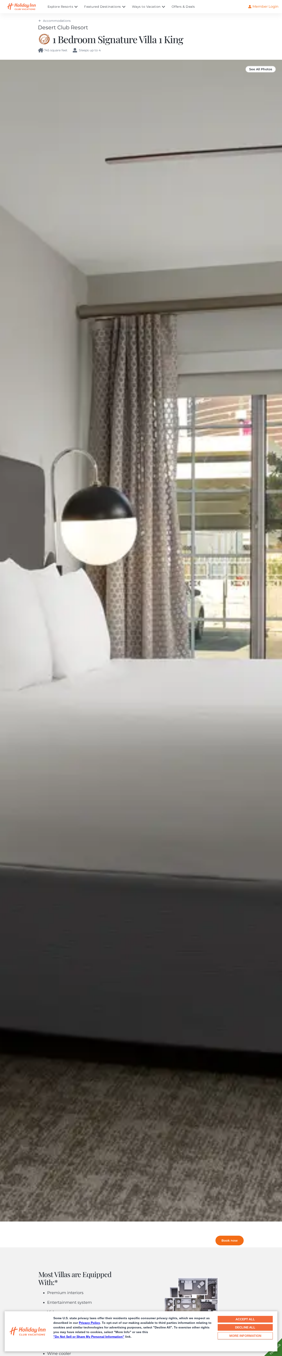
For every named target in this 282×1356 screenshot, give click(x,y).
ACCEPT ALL (245, 1319)
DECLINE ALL (245, 1327)
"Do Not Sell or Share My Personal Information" (88, 1336)
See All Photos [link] (260, 69)
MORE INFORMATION (245, 1335)
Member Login (265, 6)
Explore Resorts (60, 7)
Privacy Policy (89, 1322)
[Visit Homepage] (26, 6)
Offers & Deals (183, 7)
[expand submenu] (75, 6)
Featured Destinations (102, 7)
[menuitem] (66, 6)
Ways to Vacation (146, 7)
